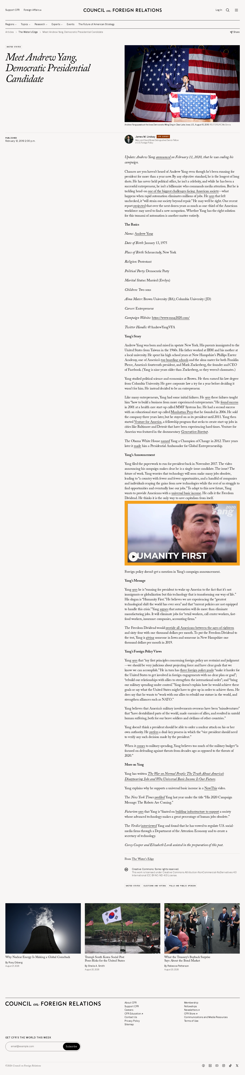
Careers (129, 1009)
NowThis (210, 788)
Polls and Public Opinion (182, 886)
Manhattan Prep (182, 412)
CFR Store (189, 1013)
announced (163, 157)
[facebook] (203, 1065)
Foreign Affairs (31, 9)
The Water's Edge (143, 859)
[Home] (123, 10)
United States (14, 47)
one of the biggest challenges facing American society (183, 191)
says (211, 196)
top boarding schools (174, 360)
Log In (219, 10)
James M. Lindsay (145, 136)
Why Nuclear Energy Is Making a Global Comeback (37, 957)
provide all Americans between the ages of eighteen (200, 628)
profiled (160, 797)
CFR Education (133, 1013)
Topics (24, 24)
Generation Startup (194, 432)
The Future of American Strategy (96, 24)
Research (40, 24)
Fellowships (190, 1006)
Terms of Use (191, 1020)
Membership (191, 1002)
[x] (237, 1065)
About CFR (131, 1002)
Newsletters (191, 1009)
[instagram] (223, 1065)
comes (141, 746)
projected (139, 206)
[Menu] (236, 10)
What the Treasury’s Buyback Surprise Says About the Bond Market (187, 959)
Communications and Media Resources (206, 1017)
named (165, 441)
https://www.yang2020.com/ (171, 318)
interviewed (149, 826)
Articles (9, 32)
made (137, 446)
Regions (9, 24)
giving (150, 638)
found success (229, 402)
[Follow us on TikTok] (230, 1065)
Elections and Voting (155, 886)
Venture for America (147, 422)
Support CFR (12, 9)
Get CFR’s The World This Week (28, 1037)
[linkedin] (210, 1065)
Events (70, 24)
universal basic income (186, 493)
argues (164, 609)
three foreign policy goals (197, 670)
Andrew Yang (144, 234)
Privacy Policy (132, 1020)
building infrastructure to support (197, 811)
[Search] (227, 10)
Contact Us (131, 1017)
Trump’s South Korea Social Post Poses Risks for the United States (105, 959)
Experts (56, 24)
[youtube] (217, 1065)
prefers (153, 732)
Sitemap (129, 1024)
